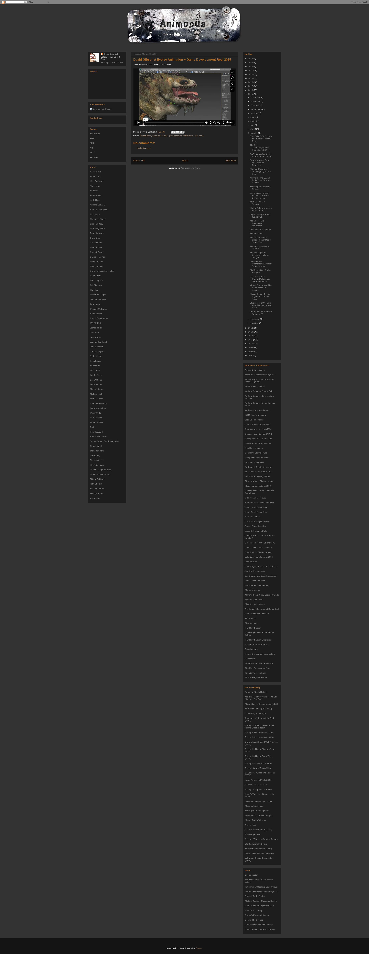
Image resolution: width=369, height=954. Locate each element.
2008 (250, 351)
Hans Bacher (96, 313)
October (254, 105)
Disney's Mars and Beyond (257, 915)
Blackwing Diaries (98, 219)
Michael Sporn (96, 399)
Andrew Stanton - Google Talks (259, 391)
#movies (94, 157)
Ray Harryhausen (253, 628)
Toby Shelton (96, 484)
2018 (250, 82)
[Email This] (172, 132)
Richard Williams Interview (257, 644)
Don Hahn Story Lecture (256, 453)
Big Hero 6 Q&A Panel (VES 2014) (260, 215)
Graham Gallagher (98, 309)
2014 (250, 328)
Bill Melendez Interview (255, 415)
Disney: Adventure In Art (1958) (259, 732)
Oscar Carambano (98, 408)
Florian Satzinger (98, 294)
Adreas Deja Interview (255, 370)
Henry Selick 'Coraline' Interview (259, 502)
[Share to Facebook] (180, 132)
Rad (92, 427)
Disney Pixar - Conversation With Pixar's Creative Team (260, 726)
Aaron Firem (95, 172)
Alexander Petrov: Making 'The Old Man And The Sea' (261, 698)
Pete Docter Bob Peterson (257, 614)
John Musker (251, 561)
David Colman (96, 261)
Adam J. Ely (95, 176)
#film (92, 138)
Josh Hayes (95, 356)
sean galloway (96, 493)
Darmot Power (96, 252)
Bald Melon (95, 214)
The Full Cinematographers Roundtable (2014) (259, 147)
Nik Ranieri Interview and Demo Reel (262, 609)
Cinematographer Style (255, 713)
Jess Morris (95, 337)
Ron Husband (96, 432)
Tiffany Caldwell (97, 479)
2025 (250, 58)
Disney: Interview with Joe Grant (259, 737)
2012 (250, 336)
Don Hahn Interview (254, 448)
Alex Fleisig (95, 186)
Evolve (164, 136)
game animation (175, 136)
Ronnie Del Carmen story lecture (260, 654)
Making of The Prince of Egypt (259, 815)
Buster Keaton (251, 875)
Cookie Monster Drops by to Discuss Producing (260, 162)
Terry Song (95, 455)
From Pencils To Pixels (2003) (258, 780)
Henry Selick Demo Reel (256, 507)
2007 (250, 355)
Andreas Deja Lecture (255, 386)
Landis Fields (96, 375)
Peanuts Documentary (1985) (258, 830)
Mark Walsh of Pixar (254, 599)
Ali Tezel (94, 190)
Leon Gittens (96, 380)
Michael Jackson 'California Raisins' (261, 901)
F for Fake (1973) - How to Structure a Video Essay (261, 138)
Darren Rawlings (97, 257)
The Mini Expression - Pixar (257, 668)
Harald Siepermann (99, 318)
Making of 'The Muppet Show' (258, 801)
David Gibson (145, 136)
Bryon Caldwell (110, 54)
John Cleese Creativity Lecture (259, 547)
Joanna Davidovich (98, 342)
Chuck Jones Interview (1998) (258, 429)
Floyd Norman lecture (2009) (258, 486)
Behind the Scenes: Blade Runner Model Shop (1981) (260, 240)
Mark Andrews (96, 389)
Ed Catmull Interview (254, 462)
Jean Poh (94, 332)
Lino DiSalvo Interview (255, 580)
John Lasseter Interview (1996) (259, 557)
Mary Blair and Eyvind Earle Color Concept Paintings (260, 180)
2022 (250, 66)
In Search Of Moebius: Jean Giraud (261, 887)
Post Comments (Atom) (190, 168)
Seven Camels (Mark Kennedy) (104, 441)
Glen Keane (95, 304)
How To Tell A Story (253, 910)
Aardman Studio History (256, 692)
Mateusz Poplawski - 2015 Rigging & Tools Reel (260, 171)
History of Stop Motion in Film (258, 789)
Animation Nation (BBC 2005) (258, 709)
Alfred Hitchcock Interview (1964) (260, 374)
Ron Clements (251, 649)
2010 (250, 343)
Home (185, 160)
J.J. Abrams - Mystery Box (257, 521)
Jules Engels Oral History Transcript (261, 566)
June (253, 121)
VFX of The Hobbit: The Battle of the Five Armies (261, 287)
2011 (250, 340)
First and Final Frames (260, 229)
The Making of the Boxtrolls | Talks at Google (259, 255)
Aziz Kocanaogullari (99, 209)
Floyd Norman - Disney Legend (259, 481)
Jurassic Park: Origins (255, 896)
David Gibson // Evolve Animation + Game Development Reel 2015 (182, 59)
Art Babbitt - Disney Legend (257, 410)
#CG (92, 152)
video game (199, 136)
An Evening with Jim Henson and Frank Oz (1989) (260, 380)
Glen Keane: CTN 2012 (255, 498)
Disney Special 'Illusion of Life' (258, 438)
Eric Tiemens (96, 285)
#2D (92, 143)
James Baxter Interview (255, 526)
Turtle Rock (188, 136)
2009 (250, 347)
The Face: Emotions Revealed (259, 663)
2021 (250, 70)
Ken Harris (95, 365)
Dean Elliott (95, 276)
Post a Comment (144, 148)
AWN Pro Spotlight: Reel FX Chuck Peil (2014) (261, 155)
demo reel (156, 136)
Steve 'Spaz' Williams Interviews (259, 853)
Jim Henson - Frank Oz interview (260, 543)
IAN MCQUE (95, 323)
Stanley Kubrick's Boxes (256, 844)
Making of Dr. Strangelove (257, 811)
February (255, 319)
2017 (250, 86)
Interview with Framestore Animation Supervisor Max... (261, 263)
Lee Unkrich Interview (255, 571)
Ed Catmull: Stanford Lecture (258, 467)
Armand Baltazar (97, 205)
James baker (96, 328)
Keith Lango (95, 361)
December (256, 97)
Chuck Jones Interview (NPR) (258, 434)
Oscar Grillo (95, 413)
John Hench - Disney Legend (258, 552)
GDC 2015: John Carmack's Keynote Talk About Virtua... (260, 278)
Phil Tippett (250, 618)
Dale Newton (96, 247)
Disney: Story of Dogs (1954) (258, 768)
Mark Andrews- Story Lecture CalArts (262, 595)
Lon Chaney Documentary (257, 585)
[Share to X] (177, 132)
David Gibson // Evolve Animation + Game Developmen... (260, 195)
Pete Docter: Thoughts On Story (259, 906)
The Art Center (96, 460)
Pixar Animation (252, 623)
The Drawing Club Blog (100, 469)
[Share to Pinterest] (183, 132)
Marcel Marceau (252, 590)
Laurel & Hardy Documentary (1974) (261, 891)
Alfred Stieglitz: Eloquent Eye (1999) (261, 704)
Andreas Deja (96, 195)
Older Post (230, 160)
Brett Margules (96, 233)
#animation (95, 134)
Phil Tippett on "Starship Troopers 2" (261, 312)
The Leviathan (256, 233)
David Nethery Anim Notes (102, 271)
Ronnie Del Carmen (99, 436)
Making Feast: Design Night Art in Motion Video (260, 296)
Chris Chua (95, 238)
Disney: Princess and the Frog (259, 763)
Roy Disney (250, 659)
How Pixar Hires (252, 517)
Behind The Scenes (254, 920)
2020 (250, 74)
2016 (250, 90)
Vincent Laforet (97, 488)
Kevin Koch (95, 370)
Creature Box (96, 243)
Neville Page (250, 825)
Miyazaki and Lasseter (255, 604)
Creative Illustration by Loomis (259, 924)
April (253, 129)
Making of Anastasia (254, 806)
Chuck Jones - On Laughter (257, 424)
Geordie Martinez (98, 299)
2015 (250, 94)
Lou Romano (96, 384)
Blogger (199, 948)
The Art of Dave (97, 465)
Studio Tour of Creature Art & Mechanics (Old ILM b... (260, 305)
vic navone (95, 498)
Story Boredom (97, 451)
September (256, 109)
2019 (250, 78)
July (253, 117)
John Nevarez (96, 346)
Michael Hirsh (96, 394)
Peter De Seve (96, 422)
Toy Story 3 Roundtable (255, 673)
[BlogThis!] (174, 132)
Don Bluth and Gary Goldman (258, 443)
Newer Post (139, 160)
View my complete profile (112, 62)
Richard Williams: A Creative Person (261, 839)
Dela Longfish (96, 280)
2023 (250, 62)
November (256, 101)
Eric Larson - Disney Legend (258, 476)
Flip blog (94, 290)
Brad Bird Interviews (254, 420)
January (254, 323)
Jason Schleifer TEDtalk (256, 531)
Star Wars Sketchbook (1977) (258, 848)
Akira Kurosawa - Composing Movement (258, 223)
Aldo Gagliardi (96, 181)
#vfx (92, 148)
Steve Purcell (96, 446)
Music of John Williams (255, 820)
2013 (250, 332)
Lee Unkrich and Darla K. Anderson (261, 576)
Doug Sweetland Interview (257, 457)
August (254, 113)
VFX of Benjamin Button (256, 677)
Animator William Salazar (257, 203)
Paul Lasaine (96, 417)
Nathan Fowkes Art (98, 403)
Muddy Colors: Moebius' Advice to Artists (261, 209)
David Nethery (96, 266)
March (254, 133)
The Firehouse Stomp (100, 474)
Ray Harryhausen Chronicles (258, 640)
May (253, 125)
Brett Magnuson (97, 228)
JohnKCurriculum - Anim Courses (260, 929)
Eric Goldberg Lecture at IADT (259, 472)
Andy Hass (95, 200)
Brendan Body (96, 224)
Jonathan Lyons (97, 351)
